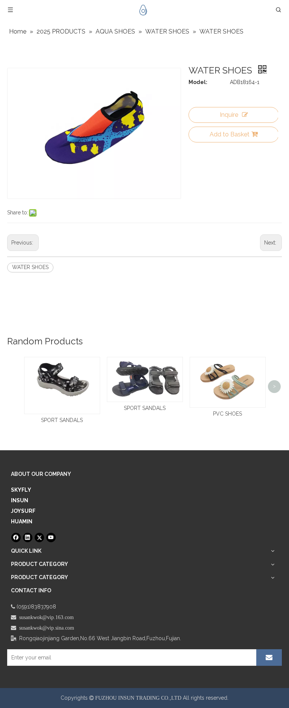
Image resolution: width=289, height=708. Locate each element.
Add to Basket (229, 134)
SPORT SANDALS (62, 420)
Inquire (229, 114)
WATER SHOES (30, 267)
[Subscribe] (269, 657)
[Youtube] (51, 537)
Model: (198, 82)
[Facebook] (16, 537)
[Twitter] (39, 537)
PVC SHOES (227, 414)
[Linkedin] (27, 537)
